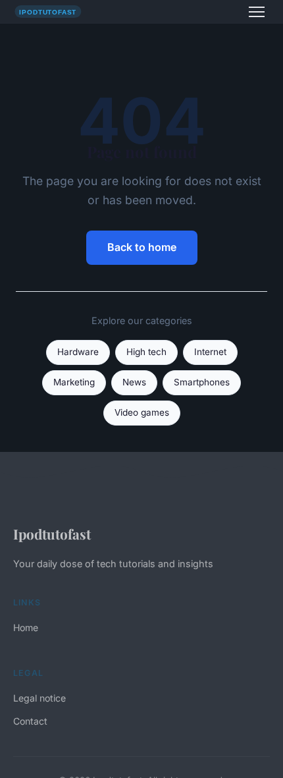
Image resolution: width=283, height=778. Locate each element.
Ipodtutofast (52, 533)
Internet (210, 352)
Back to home (141, 247)
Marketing (74, 382)
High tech (146, 352)
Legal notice (39, 698)
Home (25, 627)
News (134, 382)
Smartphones (202, 382)
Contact (30, 721)
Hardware (78, 352)
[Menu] (257, 11)
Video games (142, 412)
